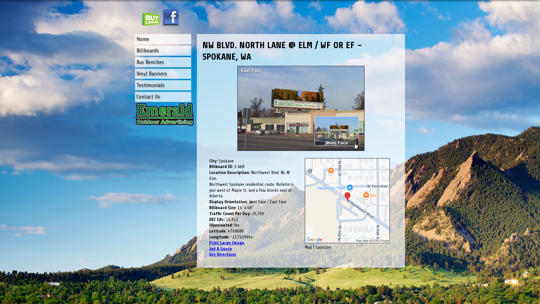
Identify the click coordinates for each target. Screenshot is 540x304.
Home (142, 39)
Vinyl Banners (151, 73)
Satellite (323, 247)
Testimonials (150, 85)
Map (308, 247)
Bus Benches (150, 62)
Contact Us (148, 96)
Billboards (147, 50)
